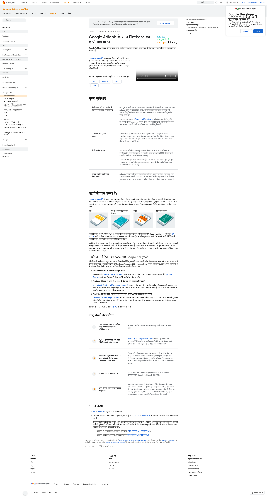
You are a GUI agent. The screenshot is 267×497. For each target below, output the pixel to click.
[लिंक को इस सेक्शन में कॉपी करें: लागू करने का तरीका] (116, 315)
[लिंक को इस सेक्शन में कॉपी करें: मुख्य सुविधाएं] (108, 98)
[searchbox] (14, 20)
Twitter (111, 465)
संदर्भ (32, 462)
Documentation (10, 9)
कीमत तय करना (54, 2)
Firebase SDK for (106, 298)
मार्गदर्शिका (33, 459)
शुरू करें (258, 31)
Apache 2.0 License (168, 440)
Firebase (91, 31)
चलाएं (33, 2)
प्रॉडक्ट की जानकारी (193, 469)
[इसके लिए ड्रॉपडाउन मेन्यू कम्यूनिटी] (81, 2)
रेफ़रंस (62, 13)
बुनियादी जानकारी (20, 13)
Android (105, 82)
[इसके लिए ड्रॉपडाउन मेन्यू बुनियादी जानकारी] (27, 13)
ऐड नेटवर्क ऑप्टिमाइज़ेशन (143, 119)
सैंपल (69, 13)
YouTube (112, 469)
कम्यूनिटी (76, 2)
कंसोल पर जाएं (252, 2)
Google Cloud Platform (90, 484)
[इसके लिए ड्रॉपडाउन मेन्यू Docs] (69, 2)
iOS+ (93, 82)
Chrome (66, 484)
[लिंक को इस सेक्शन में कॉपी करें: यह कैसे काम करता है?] (119, 193)
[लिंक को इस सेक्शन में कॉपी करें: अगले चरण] (105, 406)
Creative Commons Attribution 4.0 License (132, 440)
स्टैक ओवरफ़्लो (192, 462)
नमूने (32, 465)
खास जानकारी (7, 13)
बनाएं (23, 2)
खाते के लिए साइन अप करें (139, 339)
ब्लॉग (243, 2)
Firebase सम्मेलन (114, 462)
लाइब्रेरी (32, 469)
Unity (117, 82)
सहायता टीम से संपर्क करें (195, 459)
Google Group (193, 465)
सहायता (88, 2)
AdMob (24, 9)
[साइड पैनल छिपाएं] (25, 493)
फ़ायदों (115, 307)
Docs (65, 2)
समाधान (44, 2)
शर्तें (31, 492)
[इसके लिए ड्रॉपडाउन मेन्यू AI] (35, 13)
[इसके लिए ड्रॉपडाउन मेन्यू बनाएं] (27, 2)
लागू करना (144, 431)
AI (32, 13)
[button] (12, 36)
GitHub (33, 472)
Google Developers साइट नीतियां (115, 442)
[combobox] (207, 2)
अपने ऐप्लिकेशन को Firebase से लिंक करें (109, 285)
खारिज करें (246, 31)
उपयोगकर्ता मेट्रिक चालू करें (112, 275)
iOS (173, 234)
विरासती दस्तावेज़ (192, 476)
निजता (36, 492)
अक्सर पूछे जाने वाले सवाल (195, 472)
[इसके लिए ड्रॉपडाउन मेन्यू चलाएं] (37, 2)
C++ (94, 85)
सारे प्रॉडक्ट (105, 484)
